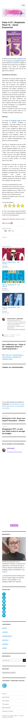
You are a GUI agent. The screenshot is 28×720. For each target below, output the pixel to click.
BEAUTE (4, 628)
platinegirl (6, 334)
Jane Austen (5, 700)
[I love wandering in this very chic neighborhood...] (14, 488)
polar (13, 336)
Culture (18, 334)
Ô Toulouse (5, 704)
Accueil (4, 693)
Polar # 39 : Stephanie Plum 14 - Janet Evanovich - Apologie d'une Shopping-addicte (13, 357)
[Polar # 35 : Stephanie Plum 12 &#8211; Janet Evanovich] (13, 254)
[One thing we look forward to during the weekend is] (14, 474)
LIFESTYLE (5, 640)
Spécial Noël (5, 697)
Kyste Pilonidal (6, 707)
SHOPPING (5, 644)
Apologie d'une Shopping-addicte (10, 715)
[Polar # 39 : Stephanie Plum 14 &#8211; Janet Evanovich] (13, 299)
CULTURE (5, 632)
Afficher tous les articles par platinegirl (16, 329)
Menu (23, 5)
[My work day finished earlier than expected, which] (14, 502)
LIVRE (10, 336)
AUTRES (4, 648)
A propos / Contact (7, 711)
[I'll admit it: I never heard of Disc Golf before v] (14, 460)
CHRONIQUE (5, 336)
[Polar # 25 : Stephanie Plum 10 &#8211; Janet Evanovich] (13, 276)
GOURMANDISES (7, 636)
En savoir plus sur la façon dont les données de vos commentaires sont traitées (13, 406)
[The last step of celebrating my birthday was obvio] (14, 516)
